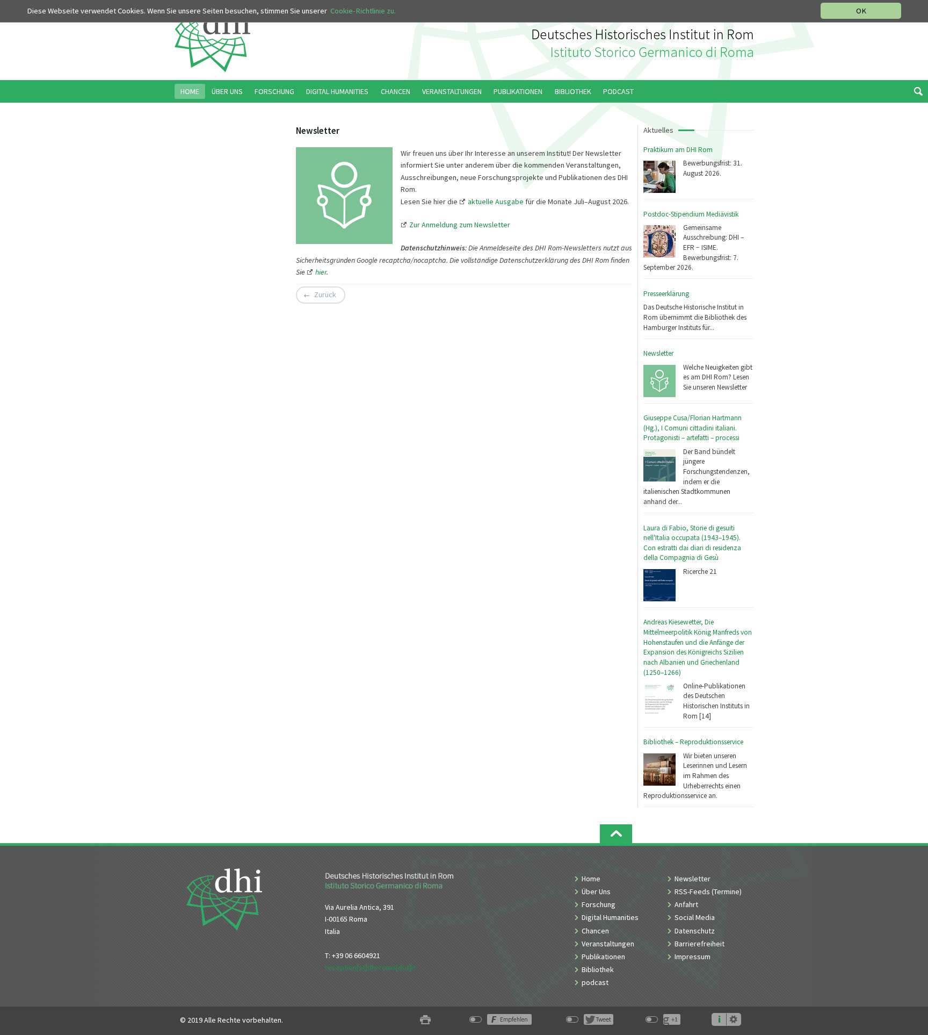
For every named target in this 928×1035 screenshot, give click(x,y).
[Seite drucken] (425, 1020)
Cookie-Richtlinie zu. (363, 11)
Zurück (325, 295)
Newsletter (658, 353)
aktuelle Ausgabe (496, 201)
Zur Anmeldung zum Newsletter (459, 224)
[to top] (616, 833)
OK (861, 11)
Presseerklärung (666, 293)
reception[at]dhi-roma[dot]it (370, 967)
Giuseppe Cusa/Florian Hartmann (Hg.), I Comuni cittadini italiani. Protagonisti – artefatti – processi (692, 427)
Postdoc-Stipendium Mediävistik (690, 214)
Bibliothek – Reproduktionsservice (693, 741)
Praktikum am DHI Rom (678, 149)
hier (321, 272)
